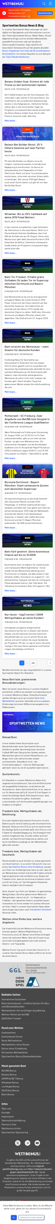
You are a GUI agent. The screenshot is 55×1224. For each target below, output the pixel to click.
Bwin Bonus (8, 1094)
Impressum (8, 1116)
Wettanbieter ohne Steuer (16, 1044)
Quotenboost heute (12, 1036)
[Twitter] (18, 1143)
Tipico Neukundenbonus (17, 57)
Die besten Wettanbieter (15, 1052)
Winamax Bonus (10, 1082)
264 (33, 663)
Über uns (6, 1108)
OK (14, 1217)
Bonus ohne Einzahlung (14, 1048)
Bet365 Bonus (9, 1070)
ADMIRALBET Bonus (12, 1078)
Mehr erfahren (45, 13)
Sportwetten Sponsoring (15, 1132)
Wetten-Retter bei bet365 (15, 1014)
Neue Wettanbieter (12, 1040)
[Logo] (27, 1153)
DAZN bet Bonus (10, 1090)
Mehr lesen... (11, 120)
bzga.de (40, 1166)
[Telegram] (27, 1143)
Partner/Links (9, 1124)
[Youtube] (37, 1143)
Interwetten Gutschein (40, 909)
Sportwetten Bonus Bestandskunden (21, 1056)
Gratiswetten (9, 1032)
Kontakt (6, 1112)
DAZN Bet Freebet (11, 1018)
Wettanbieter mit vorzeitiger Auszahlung (23, 1010)
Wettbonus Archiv (11, 1128)
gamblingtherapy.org (12, 1169)
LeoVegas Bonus (10, 1086)
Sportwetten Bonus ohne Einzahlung (26, 867)
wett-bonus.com (17, 3)
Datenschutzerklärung (14, 1120)
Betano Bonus (9, 1074)
